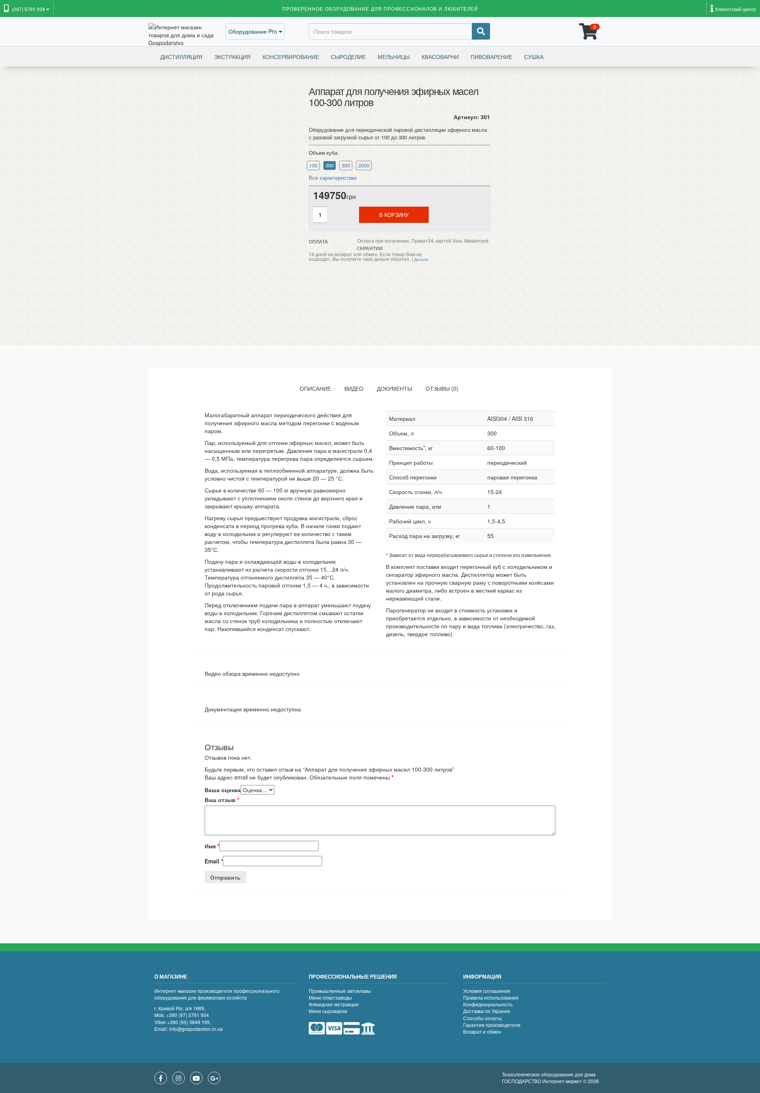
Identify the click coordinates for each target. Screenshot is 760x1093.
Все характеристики (333, 177)
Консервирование (290, 57)
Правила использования (491, 997)
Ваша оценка (223, 790)
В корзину (393, 215)
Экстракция (232, 57)
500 (346, 165)
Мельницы (394, 57)
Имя (212, 846)
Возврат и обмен (482, 1031)
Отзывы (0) (442, 388)
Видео (353, 388)
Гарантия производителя (492, 1024)
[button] (26, 9)
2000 (363, 165)
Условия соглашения (486, 990)
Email (214, 861)
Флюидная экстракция (334, 1004)
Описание (315, 388)
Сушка (533, 57)
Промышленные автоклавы (340, 990)
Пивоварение (491, 57)
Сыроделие (348, 57)
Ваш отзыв (222, 800)
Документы (394, 388)
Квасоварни (440, 57)
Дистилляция (181, 57)
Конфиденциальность (488, 1004)
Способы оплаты (482, 1018)
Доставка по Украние (486, 1010)
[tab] (315, 390)
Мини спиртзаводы (330, 997)
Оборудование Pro (253, 31)
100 (313, 165)
